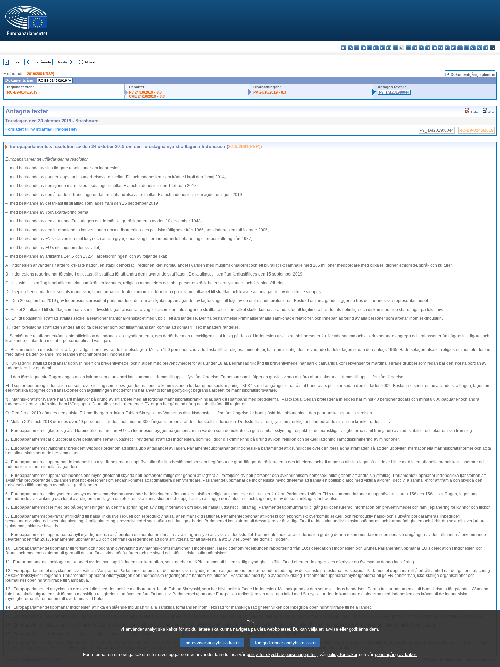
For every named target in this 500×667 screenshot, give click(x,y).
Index (15, 62)
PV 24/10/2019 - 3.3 (145, 92)
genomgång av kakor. (396, 654)
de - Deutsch (369, 47)
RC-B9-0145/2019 (22, 92)
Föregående (41, 62)
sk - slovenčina (473, 47)
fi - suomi (485, 47)
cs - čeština (356, 47)
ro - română (466, 47)
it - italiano (414, 47)
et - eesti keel (376, 47)
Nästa (62, 62)
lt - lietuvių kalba (427, 47)
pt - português (460, 47)
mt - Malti (440, 47)
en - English (388, 47)
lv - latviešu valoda (421, 47)
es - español (350, 47)
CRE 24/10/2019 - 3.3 (147, 96)
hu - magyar (434, 47)
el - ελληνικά (382, 47)
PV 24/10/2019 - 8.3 (269, 92)
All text (90, 62)
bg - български (343, 47)
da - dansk (363, 47)
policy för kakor (342, 654)
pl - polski (453, 47)
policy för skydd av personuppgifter (281, 654)
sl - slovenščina (479, 47)
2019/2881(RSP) (40, 74)
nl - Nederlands (447, 47)
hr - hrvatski (408, 47)
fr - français (395, 47)
